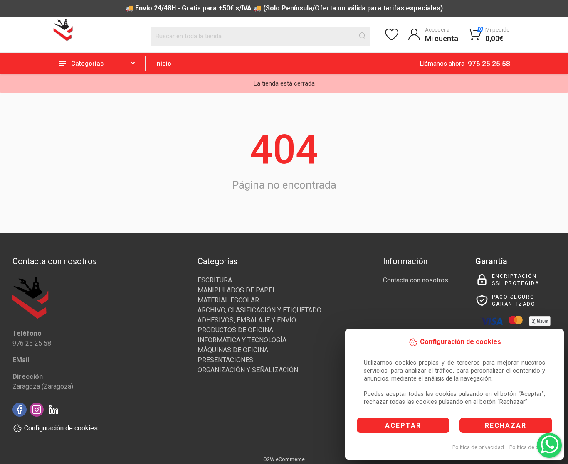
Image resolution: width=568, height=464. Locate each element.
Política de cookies (532, 447)
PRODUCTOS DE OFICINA (235, 330)
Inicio (163, 63)
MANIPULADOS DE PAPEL (237, 290)
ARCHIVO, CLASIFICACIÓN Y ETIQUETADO (259, 310)
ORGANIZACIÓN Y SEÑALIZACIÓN (248, 370)
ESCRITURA (215, 280)
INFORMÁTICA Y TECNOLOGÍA (242, 340)
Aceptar (403, 426)
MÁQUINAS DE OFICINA (233, 350)
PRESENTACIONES (225, 360)
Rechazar (505, 426)
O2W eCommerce (284, 459)
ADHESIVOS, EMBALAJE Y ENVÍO (247, 320)
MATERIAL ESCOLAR (228, 300)
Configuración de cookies (61, 428)
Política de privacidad (478, 447)
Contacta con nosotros (415, 280)
